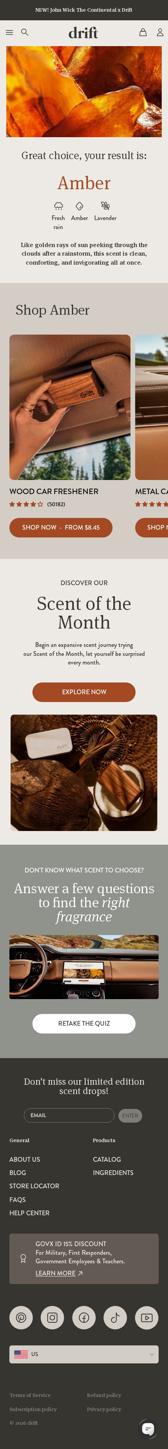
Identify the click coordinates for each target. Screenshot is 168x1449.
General (19, 1140)
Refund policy (104, 1395)
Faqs (17, 1200)
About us (24, 1159)
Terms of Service (30, 1395)
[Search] (24, 32)
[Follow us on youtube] (147, 1318)
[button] (26, 504)
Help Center (29, 1213)
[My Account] (159, 32)
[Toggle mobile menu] (9, 32)
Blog (17, 1173)
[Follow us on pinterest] (21, 1318)
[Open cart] (143, 32)
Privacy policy (104, 1409)
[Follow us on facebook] (84, 1318)
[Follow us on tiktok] (115, 1318)
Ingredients (113, 1173)
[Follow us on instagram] (52, 1318)
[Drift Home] (83, 32)
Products (104, 1140)
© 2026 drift (23, 1422)
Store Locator (34, 1186)
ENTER (130, 1115)
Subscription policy (33, 1409)
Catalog (107, 1159)
